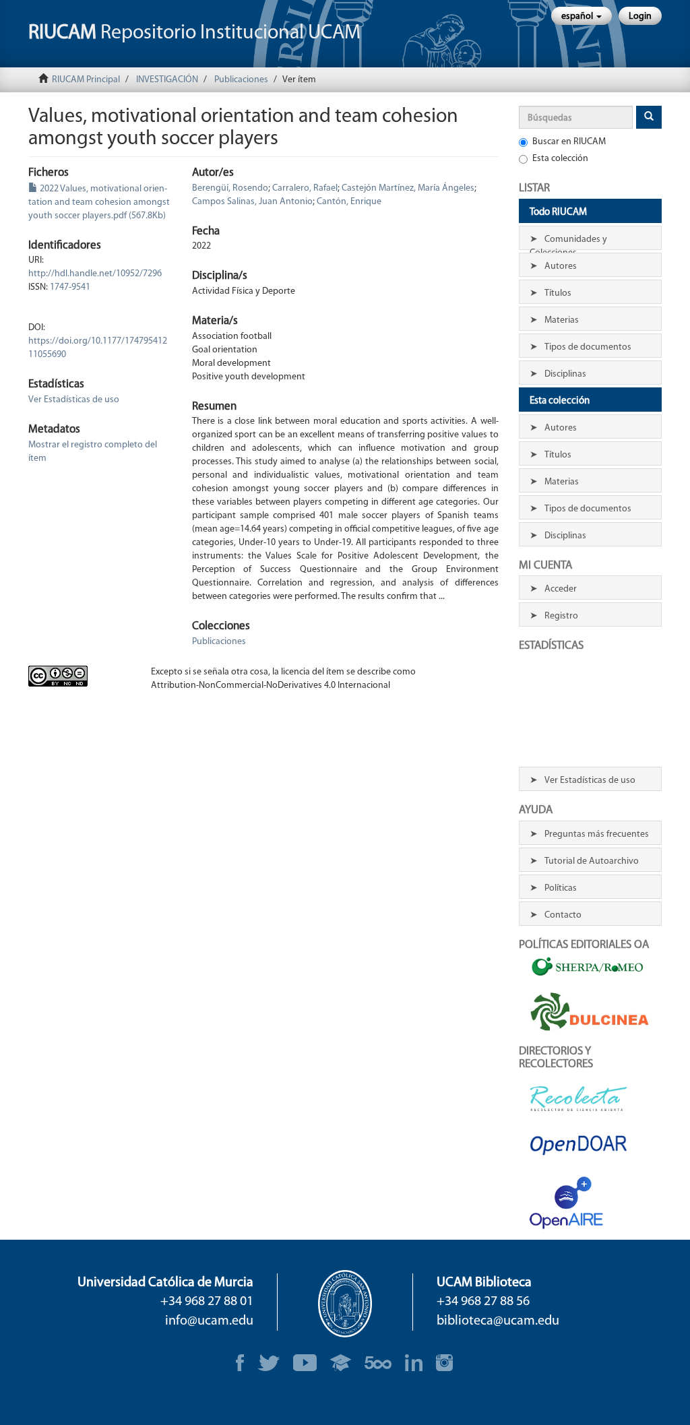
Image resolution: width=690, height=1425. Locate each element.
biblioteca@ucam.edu (498, 1321)
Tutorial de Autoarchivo (591, 861)
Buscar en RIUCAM (569, 142)
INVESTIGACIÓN (167, 80)
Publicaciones (241, 80)
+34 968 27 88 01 (206, 1301)
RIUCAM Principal (86, 80)
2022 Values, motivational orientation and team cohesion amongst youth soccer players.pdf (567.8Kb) (99, 202)
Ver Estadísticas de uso (73, 400)
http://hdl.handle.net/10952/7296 (95, 274)
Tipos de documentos (587, 347)
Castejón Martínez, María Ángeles (408, 188)
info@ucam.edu (209, 1321)
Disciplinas (565, 374)
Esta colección (560, 159)
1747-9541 (70, 287)
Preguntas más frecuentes (596, 834)
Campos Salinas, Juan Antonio (252, 202)
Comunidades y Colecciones (568, 242)
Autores (560, 266)
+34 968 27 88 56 (483, 1301)
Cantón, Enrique (349, 202)
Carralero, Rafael (305, 188)
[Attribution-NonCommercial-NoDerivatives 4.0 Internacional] (79, 676)
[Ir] (649, 117)
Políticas (560, 888)
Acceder (560, 589)
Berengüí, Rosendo (230, 188)
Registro (561, 616)
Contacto (563, 915)
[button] (581, 16)
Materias (561, 320)
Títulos (557, 293)
